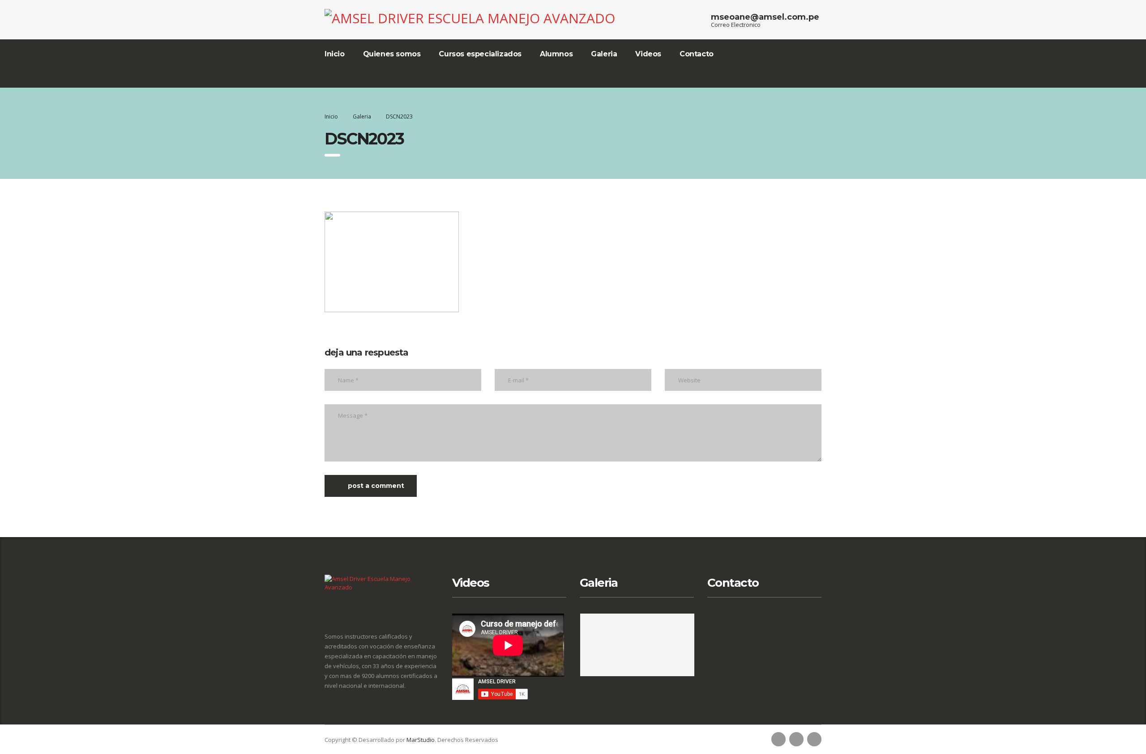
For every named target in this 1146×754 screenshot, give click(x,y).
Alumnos (556, 54)
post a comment (376, 486)
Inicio (335, 54)
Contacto (697, 54)
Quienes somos (392, 54)
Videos (648, 54)
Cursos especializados (480, 54)
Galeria (604, 54)
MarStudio (420, 740)
